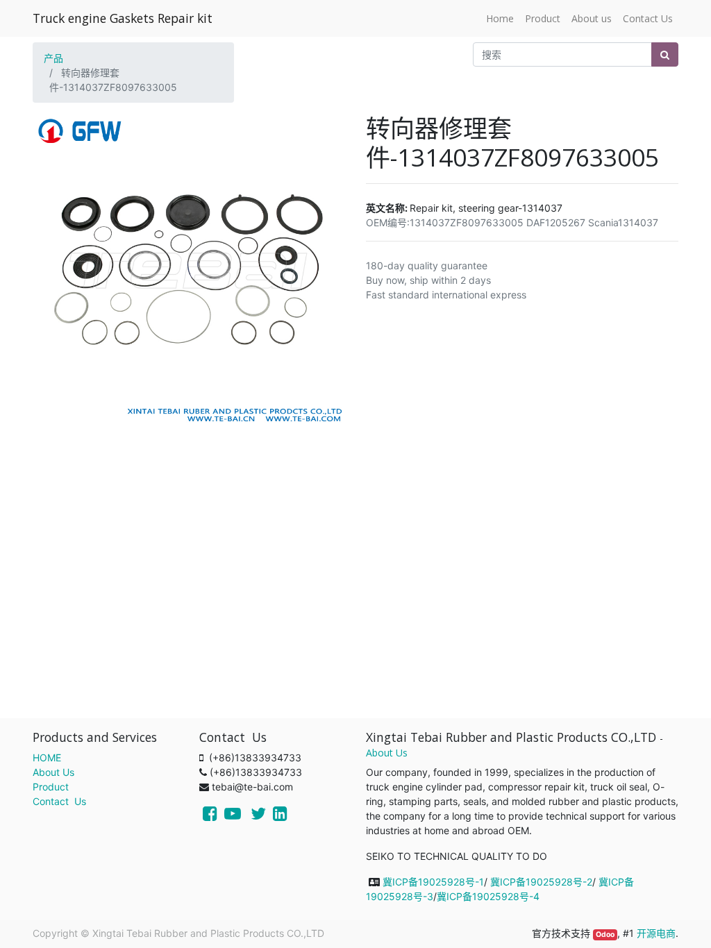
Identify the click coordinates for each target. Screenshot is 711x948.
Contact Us (59, 801)
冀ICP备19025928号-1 (433, 882)
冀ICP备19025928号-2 (541, 882)
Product (51, 787)
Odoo (605, 934)
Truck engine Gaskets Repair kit (122, 18)
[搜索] (664, 54)
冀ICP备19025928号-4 (488, 896)
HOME (47, 757)
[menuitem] (499, 18)
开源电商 (656, 933)
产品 (53, 58)
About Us (53, 772)
